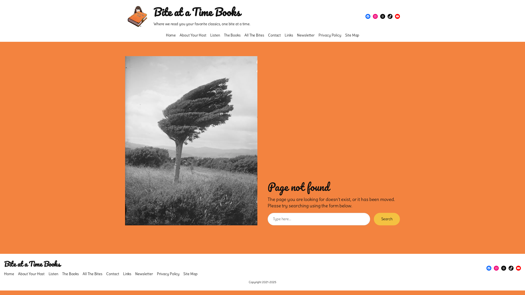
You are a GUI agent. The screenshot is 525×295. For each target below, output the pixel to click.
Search (387, 219)
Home (171, 35)
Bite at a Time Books (197, 11)
